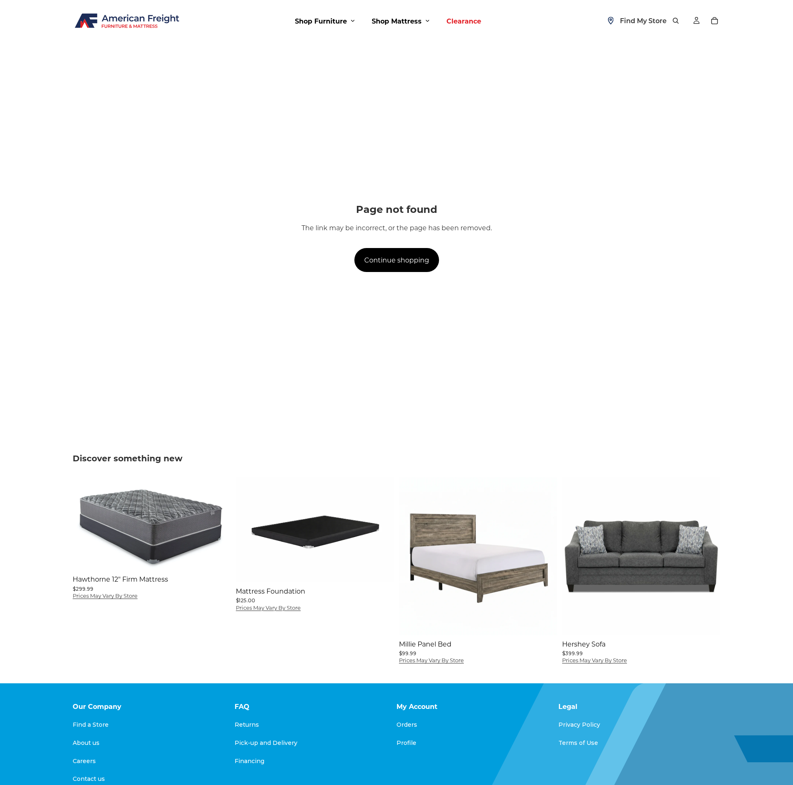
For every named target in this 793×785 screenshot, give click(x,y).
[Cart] (714, 21)
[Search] (676, 21)
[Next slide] (381, 529)
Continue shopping (396, 259)
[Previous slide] (248, 529)
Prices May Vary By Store (105, 595)
